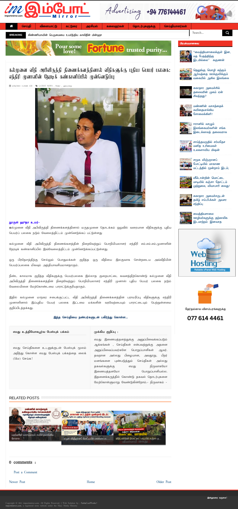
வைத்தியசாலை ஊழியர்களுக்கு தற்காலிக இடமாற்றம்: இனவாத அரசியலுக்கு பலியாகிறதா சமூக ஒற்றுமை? (204, 222)
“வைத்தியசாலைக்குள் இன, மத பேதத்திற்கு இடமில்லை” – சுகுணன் (212, 56)
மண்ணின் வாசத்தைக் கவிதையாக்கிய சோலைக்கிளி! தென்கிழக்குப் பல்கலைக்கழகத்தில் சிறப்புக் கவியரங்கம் (201, 116)
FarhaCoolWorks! (89, 503)
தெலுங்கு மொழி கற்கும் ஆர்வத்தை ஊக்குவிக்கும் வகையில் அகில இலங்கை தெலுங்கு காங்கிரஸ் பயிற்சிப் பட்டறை (204, 78)
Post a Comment (25, 472)
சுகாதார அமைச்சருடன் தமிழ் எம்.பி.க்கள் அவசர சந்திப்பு (210, 200)
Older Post (164, 482)
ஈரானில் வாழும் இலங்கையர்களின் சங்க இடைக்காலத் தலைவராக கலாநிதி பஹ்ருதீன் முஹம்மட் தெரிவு (203, 132)
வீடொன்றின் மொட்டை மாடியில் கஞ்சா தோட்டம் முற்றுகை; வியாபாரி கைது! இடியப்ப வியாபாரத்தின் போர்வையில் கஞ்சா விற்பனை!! (205, 186)
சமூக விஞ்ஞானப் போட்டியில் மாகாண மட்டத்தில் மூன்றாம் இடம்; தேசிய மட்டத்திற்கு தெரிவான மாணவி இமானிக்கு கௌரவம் (204, 170)
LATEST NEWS (46, 86)
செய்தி (26, 26)
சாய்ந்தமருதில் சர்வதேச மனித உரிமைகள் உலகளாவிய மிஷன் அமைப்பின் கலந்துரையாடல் (212, 148)
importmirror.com (13, 506)
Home (91, 482)
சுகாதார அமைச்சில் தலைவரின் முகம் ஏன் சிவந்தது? (62, 35)
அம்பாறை (67, 86)
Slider (57, 86)
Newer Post (17, 482)
